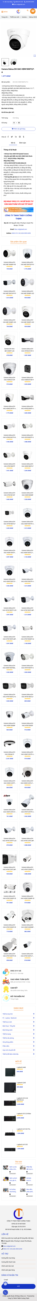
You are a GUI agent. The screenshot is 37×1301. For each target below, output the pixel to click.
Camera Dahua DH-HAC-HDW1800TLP (27, 465)
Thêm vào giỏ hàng (19, 129)
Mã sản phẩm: (5, 82)
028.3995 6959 (30, 2)
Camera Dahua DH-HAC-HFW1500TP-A (27, 667)
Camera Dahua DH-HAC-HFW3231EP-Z (27, 350)
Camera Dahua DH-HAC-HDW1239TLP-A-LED (27, 782)
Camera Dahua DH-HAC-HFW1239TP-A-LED (27, 811)
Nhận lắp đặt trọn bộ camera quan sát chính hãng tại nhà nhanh (29, 1168)
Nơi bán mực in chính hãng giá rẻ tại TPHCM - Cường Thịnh (29, 1179)
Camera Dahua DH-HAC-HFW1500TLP (27, 696)
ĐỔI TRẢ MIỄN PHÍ (17, 996)
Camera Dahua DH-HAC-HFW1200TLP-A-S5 (27, 955)
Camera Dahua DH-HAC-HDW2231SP (9, 379)
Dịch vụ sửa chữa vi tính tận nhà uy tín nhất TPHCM (13, 1168)
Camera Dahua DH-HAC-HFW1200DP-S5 (9, 897)
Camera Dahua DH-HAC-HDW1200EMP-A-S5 (27, 926)
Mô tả (13, 143)
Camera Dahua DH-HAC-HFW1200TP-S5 (9, 955)
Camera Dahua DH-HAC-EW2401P (9, 753)
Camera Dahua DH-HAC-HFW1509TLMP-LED (9, 638)
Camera (24, 17)
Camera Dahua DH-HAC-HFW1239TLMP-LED (9, 868)
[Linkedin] (16, 137)
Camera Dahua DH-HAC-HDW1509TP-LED (9, 552)
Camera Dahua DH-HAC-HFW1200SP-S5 (9, 926)
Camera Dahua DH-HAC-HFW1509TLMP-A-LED (27, 609)
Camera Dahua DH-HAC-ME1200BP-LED (9, 321)
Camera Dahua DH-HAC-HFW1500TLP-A (9, 696)
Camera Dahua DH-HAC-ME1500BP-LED (27, 292)
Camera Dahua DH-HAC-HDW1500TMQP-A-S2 (9, 667)
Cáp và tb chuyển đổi (9, 1050)
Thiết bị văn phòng (8, 1038)
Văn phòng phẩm (8, 1042)
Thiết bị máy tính (8, 1014)
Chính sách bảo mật (7, 1266)
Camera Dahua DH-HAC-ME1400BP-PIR (9, 263)
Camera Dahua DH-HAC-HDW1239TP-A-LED (27, 753)
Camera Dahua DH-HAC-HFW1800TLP (9, 523)
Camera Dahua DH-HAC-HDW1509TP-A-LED (27, 523)
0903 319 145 (15, 971)
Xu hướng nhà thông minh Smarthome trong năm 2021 (13, 1191)
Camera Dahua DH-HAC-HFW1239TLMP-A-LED (27, 840)
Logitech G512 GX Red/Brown (22, 1099)
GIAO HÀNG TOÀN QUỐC (19, 979)
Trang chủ (4, 17)
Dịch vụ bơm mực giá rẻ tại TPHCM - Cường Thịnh (13, 1179)
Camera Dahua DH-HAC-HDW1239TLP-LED (9, 811)
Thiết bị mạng (7, 1034)
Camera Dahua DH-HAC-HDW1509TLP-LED (9, 580)
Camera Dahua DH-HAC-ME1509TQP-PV (27, 263)
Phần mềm (6, 1046)
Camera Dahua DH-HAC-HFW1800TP (9, 465)
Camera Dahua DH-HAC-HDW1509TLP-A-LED (27, 552)
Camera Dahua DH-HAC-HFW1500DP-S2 (27, 638)
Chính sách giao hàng (8, 1270)
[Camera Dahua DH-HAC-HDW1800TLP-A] (18, 11)
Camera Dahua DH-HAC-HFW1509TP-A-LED (27, 580)
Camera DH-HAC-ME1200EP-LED (9, 350)
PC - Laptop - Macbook (9, 1018)
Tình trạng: (4, 118)
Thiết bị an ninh (14, 17)
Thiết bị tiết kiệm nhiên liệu (10, 1054)
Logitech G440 (21, 1067)
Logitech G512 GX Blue (24, 1113)
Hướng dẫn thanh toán (8, 1262)
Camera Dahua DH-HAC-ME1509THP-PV (9, 292)
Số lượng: (4, 123)
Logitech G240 (21, 1083)
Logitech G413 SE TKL (23, 1129)
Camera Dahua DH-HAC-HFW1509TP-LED (9, 609)
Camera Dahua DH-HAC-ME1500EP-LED (27, 321)
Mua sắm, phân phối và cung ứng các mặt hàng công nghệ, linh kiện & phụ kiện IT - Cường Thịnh (30, 1191)
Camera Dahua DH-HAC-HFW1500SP (27, 724)
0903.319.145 (19, 2)
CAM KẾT (14, 988)
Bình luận (22, 143)
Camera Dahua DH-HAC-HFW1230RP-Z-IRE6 (27, 868)
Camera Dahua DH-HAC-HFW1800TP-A (27, 436)
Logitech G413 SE (22, 1144)
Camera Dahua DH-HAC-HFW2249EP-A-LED (27, 408)
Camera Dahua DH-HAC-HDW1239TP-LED (9, 782)
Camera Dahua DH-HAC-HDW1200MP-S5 (27, 897)
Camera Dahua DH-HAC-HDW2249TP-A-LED (9, 408)
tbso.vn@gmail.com (19, 4)
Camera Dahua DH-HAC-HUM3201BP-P (27, 379)
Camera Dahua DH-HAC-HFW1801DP (9, 494)
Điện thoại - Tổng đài (9, 1026)
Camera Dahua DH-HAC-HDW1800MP (27, 494)
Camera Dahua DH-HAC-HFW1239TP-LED (9, 840)
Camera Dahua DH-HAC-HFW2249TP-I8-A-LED (9, 436)
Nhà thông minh (7, 1030)
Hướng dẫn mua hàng (8, 1258)
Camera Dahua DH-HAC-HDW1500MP (9, 724)
